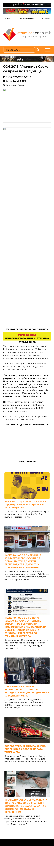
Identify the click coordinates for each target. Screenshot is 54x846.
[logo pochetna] (27, 34)
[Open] (47, 49)
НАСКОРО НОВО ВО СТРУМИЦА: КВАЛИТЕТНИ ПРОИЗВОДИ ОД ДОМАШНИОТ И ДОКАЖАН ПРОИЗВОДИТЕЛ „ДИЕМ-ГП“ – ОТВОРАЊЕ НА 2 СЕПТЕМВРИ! (23, 561)
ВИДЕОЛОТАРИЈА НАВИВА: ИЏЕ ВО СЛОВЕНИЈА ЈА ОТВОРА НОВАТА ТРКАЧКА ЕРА (25, 749)
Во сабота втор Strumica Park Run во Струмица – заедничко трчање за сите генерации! (25, 504)
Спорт (21, 85)
